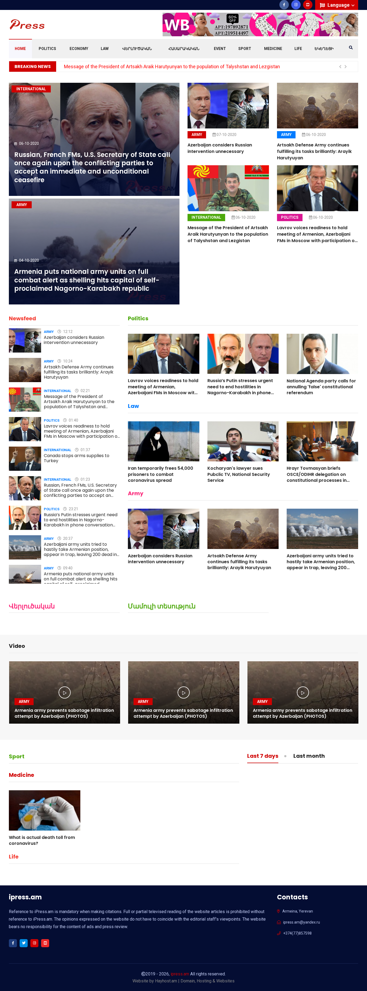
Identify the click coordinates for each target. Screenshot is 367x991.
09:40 (67, 568)
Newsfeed (22, 318)
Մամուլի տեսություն (162, 606)
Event (220, 48)
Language (339, 5)
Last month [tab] (309, 756)
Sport (244, 48)
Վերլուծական (137, 48)
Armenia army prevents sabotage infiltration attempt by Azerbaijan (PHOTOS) (64, 713)
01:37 (85, 450)
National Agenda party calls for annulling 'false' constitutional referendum (321, 387)
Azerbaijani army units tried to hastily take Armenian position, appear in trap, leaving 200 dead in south (80, 552)
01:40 (73, 420)
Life (298, 48)
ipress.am (180, 973)
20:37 (67, 538)
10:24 (67, 361)
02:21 (85, 391)
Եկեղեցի (324, 48)
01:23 (85, 479)
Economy (79, 48)
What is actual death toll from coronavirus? (42, 840)
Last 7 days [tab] (262, 756)
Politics (47, 48)
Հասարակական (183, 48)
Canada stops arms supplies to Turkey (76, 458)
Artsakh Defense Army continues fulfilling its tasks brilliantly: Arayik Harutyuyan (314, 151)
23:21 (73, 509)
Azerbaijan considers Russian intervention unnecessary (220, 148)
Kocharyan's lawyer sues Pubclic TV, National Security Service (238, 474)
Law (105, 48)
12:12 (67, 331)
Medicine (273, 48)
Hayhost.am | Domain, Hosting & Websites (195, 980)
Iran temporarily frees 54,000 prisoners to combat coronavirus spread (160, 474)
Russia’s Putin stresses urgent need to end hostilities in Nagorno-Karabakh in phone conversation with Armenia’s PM (80, 522)
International (206, 217)
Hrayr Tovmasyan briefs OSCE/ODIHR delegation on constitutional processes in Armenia (317, 477)
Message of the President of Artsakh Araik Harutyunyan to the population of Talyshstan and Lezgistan (172, 66)
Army (197, 134)
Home (20, 48)
